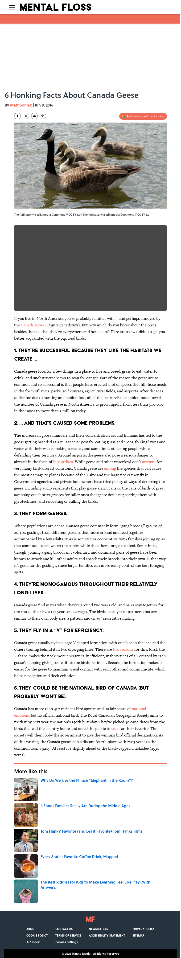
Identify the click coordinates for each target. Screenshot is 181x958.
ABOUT (31, 929)
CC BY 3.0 (143, 214)
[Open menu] (12, 7)
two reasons (123, 649)
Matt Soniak (21, 105)
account (149, 462)
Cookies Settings (66, 942)
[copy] (43, 116)
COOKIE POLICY (37, 935)
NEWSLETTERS (98, 929)
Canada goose (32, 325)
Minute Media (81, 953)
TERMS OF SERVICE (68, 935)
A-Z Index (33, 942)
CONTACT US (64, 929)
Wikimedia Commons (120, 214)
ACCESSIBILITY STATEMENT (107, 935)
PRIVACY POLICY (143, 929)
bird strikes (63, 462)
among (110, 468)
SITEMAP (138, 935)
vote (115, 728)
